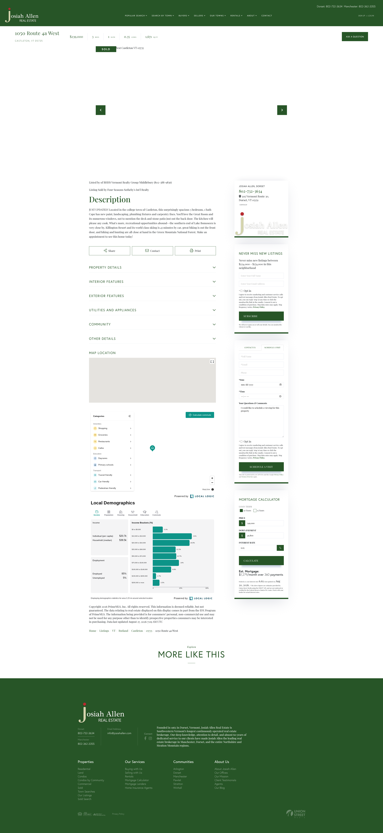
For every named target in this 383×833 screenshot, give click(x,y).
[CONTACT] (355, 36)
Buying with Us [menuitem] (133, 769)
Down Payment (247, 530)
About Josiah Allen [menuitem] (225, 769)
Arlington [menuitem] (178, 769)
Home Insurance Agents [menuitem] (138, 787)
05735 (149, 630)
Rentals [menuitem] (235, 15)
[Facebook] (145, 738)
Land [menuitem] (80, 772)
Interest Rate (247, 542)
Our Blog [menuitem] (220, 787)
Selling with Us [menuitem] (133, 772)
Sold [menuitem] (80, 787)
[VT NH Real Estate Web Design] (295, 814)
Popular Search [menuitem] (135, 15)
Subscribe (251, 316)
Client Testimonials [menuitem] (225, 780)
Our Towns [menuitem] (217, 15)
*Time (242, 391)
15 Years (260, 510)
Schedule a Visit (272, 347)
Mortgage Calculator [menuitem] (137, 780)
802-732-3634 (334, 6)
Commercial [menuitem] (84, 784)
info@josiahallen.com (119, 733)
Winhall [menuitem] (177, 787)
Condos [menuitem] (82, 776)
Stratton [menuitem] (178, 784)
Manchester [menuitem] (180, 776)
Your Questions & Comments (253, 403)
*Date (241, 379)
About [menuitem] (251, 15)
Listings (104, 630)
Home (92, 630)
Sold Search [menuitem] (84, 799)
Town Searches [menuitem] (86, 791)
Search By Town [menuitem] (162, 15)
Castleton (137, 630)
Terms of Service (247, 477)
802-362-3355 (367, 6)
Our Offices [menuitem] (221, 772)
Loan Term (245, 506)
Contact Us (243, 205)
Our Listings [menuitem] (85, 795)
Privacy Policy (259, 307)
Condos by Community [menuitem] (91, 780)
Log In (371, 16)
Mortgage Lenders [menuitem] (135, 784)
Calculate (251, 560)
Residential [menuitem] (84, 769)
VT (113, 630)
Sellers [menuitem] (198, 15)
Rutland (123, 630)
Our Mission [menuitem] (221, 776)
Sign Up (361, 16)
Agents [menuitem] (219, 784)
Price (242, 518)
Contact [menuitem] (267, 15)
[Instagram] (150, 738)
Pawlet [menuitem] (177, 780)
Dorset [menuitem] (177, 772)
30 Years (247, 510)
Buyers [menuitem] (183, 15)
